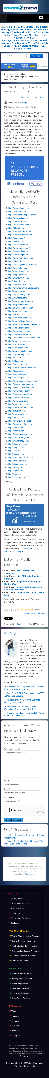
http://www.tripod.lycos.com (20, 457)
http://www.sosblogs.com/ (19, 294)
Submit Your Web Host (20, 918)
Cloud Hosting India (19, 961)
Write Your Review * (12, 749)
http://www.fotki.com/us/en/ (20, 321)
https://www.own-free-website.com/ (23, 288)
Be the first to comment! (34, 613)
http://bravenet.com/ (17, 411)
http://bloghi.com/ (15, 447)
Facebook (33, 548)
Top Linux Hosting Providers (23, 956)
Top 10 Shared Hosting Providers (25, 936)
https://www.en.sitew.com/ (19, 284)
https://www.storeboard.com (20, 394)
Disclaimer (15, 923)
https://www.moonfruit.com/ (20, 424)
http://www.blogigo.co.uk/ (19, 377)
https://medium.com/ (17, 211)
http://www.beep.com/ (17, 298)
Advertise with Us (18, 908)
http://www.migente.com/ (19, 271)
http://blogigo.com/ (16, 454)
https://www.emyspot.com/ (20, 318)
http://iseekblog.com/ (17, 477)
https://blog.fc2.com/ (17, 261)
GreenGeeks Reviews (20, 998)
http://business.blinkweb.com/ (21, 387)
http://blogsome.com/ (17, 464)
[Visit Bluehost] (24, 171)
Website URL (9, 798)
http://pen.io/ (13, 314)
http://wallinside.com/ (17, 344)
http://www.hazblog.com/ (19, 437)
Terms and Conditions (20, 904)
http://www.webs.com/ (18, 244)
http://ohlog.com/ (15, 361)
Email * (7, 789)
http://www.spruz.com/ (18, 311)
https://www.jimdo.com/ (18, 397)
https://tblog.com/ (15, 371)
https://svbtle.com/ (16, 241)
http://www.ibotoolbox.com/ (20, 231)
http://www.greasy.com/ (18, 441)
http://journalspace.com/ (18, 328)
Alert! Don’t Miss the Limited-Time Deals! (24, 26)
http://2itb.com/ (14, 474)
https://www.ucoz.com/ (18, 401)
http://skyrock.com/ (16, 281)
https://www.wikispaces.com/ (21, 407)
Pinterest (15, 1031)
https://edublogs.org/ (17, 461)
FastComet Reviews (20, 988)
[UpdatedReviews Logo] (20, 8)
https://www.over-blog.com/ (20, 434)
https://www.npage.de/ (18, 348)
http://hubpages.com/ (17, 274)
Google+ (19, 551)
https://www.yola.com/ (18, 218)
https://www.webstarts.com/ (20, 384)
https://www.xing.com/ (18, 254)
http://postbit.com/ (16, 427)
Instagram (15, 1036)
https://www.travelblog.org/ (20, 421)
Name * (7, 780)
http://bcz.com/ (14, 357)
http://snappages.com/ (18, 304)
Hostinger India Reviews (21, 979)
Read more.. (30, 874)
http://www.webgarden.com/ (20, 301)
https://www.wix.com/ (17, 221)
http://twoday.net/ (15, 467)
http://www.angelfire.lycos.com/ (22, 264)
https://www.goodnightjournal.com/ (23, 381)
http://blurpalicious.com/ (18, 444)
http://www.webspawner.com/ (21, 308)
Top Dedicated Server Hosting (24, 946)
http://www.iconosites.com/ (20, 351)
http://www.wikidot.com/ (18, 414)
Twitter (25, 548)
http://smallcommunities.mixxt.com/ (24, 324)
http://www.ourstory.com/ (19, 341)
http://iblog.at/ (14, 451)
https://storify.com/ (16, 417)
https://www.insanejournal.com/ (22, 367)
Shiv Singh (22, 103)
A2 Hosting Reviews (20, 983)
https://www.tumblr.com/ (19, 248)
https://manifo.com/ (16, 431)
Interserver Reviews (20, 993)
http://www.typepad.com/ (19, 404)
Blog (23, 74)
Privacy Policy (16, 899)
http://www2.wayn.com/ (18, 278)
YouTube (15, 1026)
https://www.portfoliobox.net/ (20, 331)
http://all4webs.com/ (17, 374)
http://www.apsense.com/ (19, 224)
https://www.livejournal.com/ (20, 258)
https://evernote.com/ (17, 268)
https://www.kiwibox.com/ (19, 334)
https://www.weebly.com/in (20, 235)
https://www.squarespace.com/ (22, 215)
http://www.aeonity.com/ (18, 354)
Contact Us (15, 913)
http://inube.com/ (15, 470)
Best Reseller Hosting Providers (25, 951)
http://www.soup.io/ (16, 291)
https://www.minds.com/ (19, 391)
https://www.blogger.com (19, 208)
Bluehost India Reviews (21, 974)
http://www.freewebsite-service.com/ (24, 337)
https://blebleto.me (16, 228)
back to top (42, 850)
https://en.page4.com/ (17, 364)
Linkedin (7, 551)
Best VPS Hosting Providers (23, 941)
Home (8, 74)
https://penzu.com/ (16, 238)
